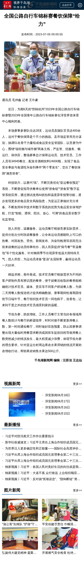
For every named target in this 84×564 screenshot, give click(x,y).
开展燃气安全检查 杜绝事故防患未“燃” (60, 552)
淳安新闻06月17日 (59, 401)
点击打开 (67, 5)
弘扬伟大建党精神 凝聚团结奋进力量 (20, 552)
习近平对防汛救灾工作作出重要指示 (29, 436)
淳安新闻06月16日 (59, 407)
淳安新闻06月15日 (59, 413)
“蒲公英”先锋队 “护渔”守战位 (20, 524)
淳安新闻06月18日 (59, 395)
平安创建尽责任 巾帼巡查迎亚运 (60, 524)
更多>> (77, 383)
